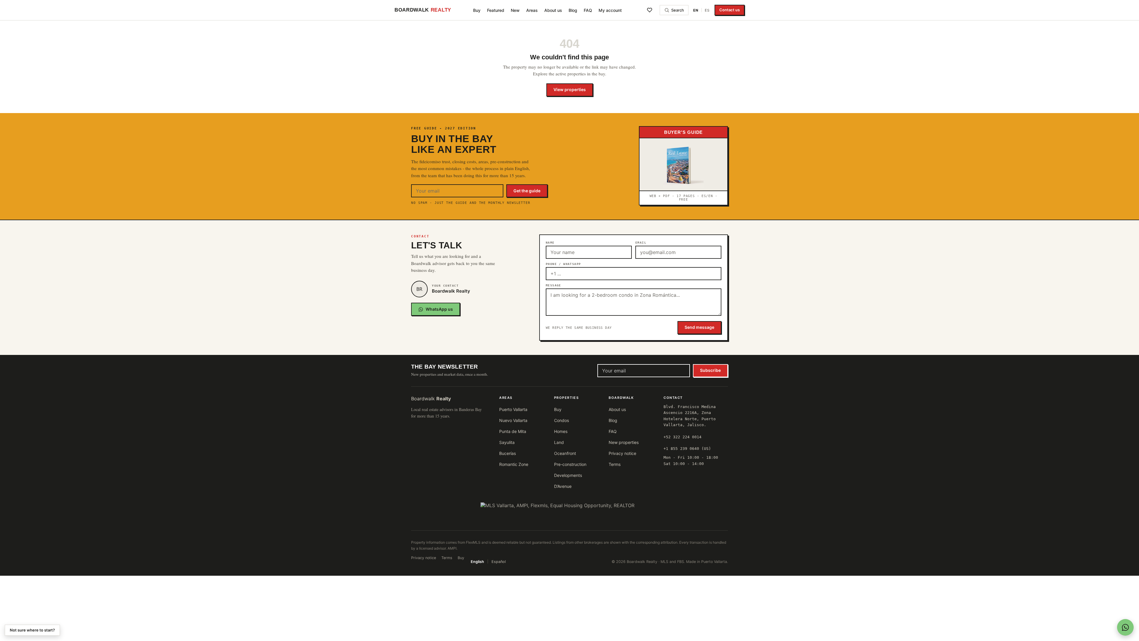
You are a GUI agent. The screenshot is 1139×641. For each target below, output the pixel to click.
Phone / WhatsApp (563, 264)
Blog (573, 10)
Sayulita (507, 442)
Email (640, 242)
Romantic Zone (513, 464)
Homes (560, 431)
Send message (699, 327)
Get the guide (526, 190)
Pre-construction (570, 464)
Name (550, 242)
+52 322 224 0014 (682, 437)
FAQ (588, 10)
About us (553, 10)
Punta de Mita (512, 431)
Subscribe (710, 370)
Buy (477, 10)
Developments (568, 475)
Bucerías (507, 453)
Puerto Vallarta (513, 409)
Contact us (729, 9)
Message (553, 285)
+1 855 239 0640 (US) (687, 448)
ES (707, 10)
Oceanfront (565, 453)
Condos (561, 420)
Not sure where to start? (32, 630)
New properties (624, 442)
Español (498, 561)
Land (559, 442)
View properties (569, 89)
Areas (532, 10)
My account (610, 10)
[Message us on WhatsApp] (1125, 627)
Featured (495, 10)
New (515, 10)
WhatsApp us (439, 309)
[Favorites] (650, 10)
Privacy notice (622, 453)
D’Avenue (563, 486)
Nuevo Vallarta (513, 420)
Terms (615, 464)
